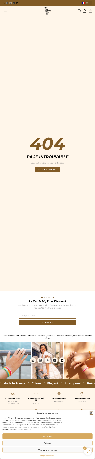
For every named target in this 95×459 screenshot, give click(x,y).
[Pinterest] (10, 3)
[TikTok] (14, 3)
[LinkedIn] (17, 3)
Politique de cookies (46, 456)
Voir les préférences (47, 450)
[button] (91, 413)
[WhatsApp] (4, 3)
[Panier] (90, 11)
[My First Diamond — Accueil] (47, 10)
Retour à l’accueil (47, 169)
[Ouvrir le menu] (5, 11)
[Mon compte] (84, 11)
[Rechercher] (79, 11)
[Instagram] (7, 3)
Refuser (47, 443)
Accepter (47, 436)
